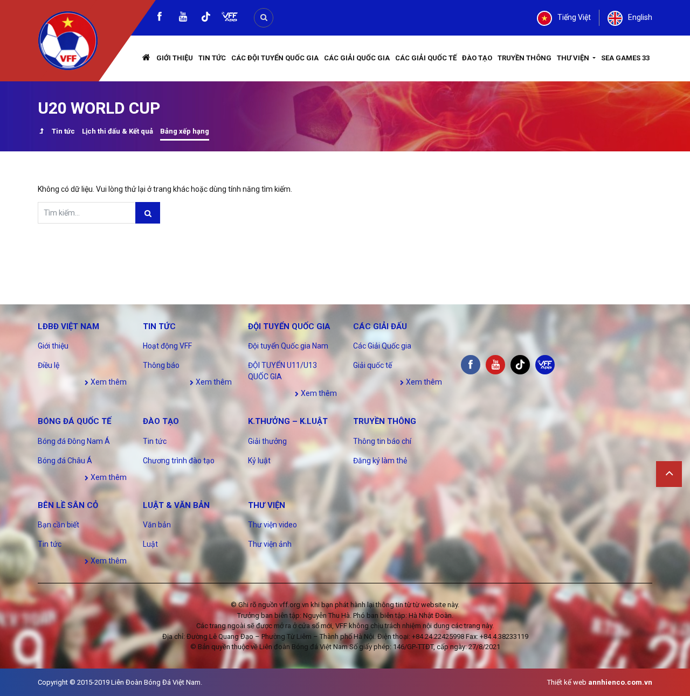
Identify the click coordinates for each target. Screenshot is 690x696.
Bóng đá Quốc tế (74, 421)
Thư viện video (272, 524)
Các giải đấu (380, 326)
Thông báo (161, 365)
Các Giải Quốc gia (357, 58)
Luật (150, 544)
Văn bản (157, 524)
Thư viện (574, 58)
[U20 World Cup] (41, 132)
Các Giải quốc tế (426, 58)
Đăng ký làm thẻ (380, 460)
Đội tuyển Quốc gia (289, 326)
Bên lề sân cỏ (68, 505)
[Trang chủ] (147, 58)
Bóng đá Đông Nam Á (74, 441)
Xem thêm (108, 382)
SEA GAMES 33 (625, 58)
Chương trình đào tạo (179, 460)
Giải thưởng (267, 441)
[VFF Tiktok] (206, 18)
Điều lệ (48, 365)
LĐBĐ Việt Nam (68, 326)
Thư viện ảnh (270, 544)
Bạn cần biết (58, 524)
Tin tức (212, 58)
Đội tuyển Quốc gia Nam (288, 346)
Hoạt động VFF (167, 346)
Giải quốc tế (372, 365)
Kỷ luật (259, 460)
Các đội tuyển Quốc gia (275, 58)
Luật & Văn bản (176, 505)
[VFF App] (230, 18)
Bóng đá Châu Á (65, 460)
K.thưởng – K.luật (288, 421)
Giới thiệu (174, 58)
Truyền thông (524, 58)
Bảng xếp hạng (184, 131)
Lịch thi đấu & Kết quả (117, 131)
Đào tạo (477, 58)
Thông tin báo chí (382, 441)
